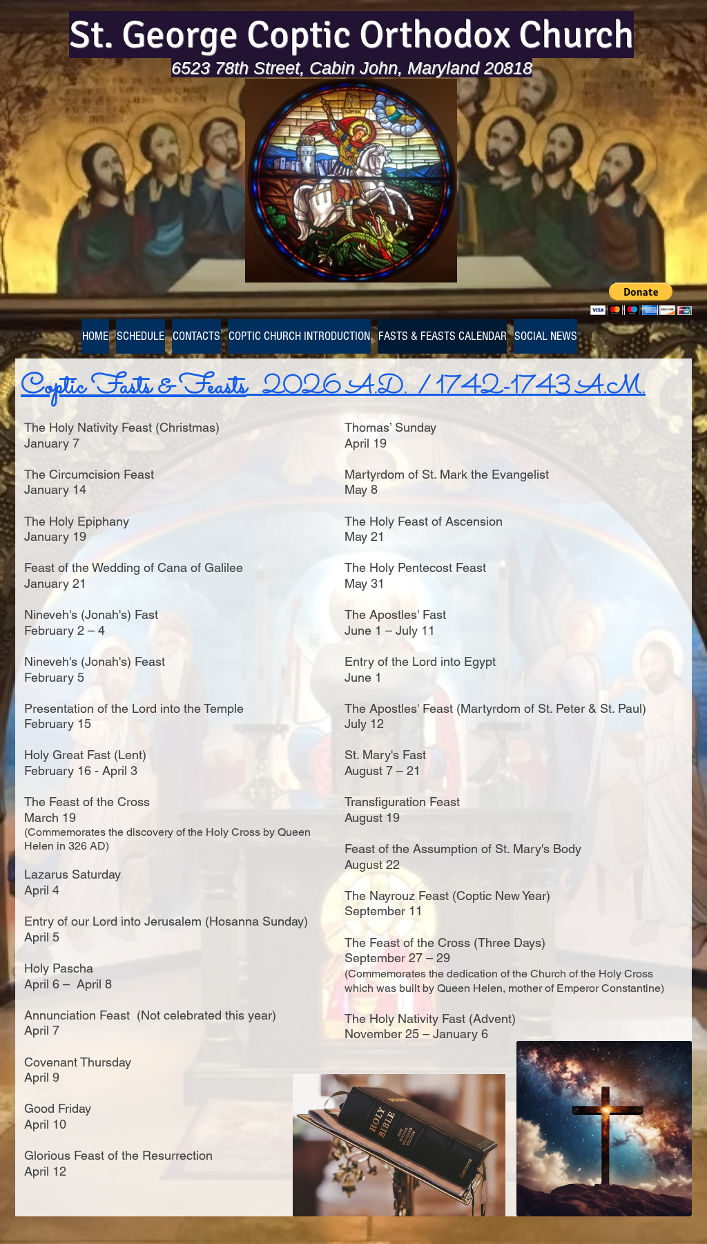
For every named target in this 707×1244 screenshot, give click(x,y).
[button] (641, 299)
